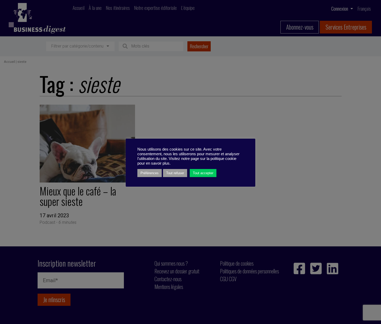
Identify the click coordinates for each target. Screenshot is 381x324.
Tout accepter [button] (203, 173)
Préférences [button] (149, 173)
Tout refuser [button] (175, 173)
